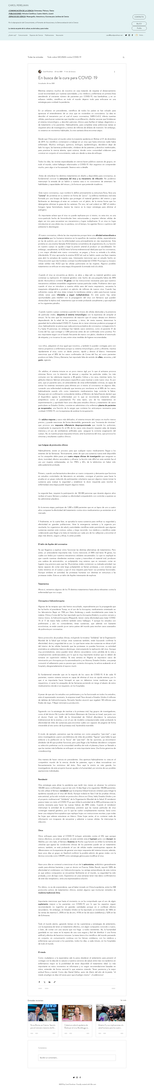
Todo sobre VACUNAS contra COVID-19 (64, 57)
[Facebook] (132, 35)
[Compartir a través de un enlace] (55, 982)
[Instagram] (129, 35)
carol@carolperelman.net (114, 35)
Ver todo (123, 1000)
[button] (124, 57)
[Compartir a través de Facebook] (39, 982)
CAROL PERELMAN (18, 5)
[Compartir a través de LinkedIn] (49, 982)
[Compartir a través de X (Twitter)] (44, 982)
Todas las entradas (35, 57)
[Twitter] (126, 35)
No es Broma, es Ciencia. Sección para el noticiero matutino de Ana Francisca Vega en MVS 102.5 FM (42, 1026)
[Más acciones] (114, 71)
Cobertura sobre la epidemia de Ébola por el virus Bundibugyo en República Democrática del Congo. (76, 1026)
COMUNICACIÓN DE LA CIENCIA (21, 11)
